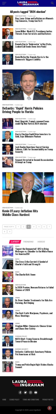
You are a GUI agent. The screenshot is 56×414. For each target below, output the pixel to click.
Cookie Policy (14, 399)
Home (4, 399)
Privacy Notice (47, 399)
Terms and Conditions (31, 399)
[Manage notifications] (49, 408)
